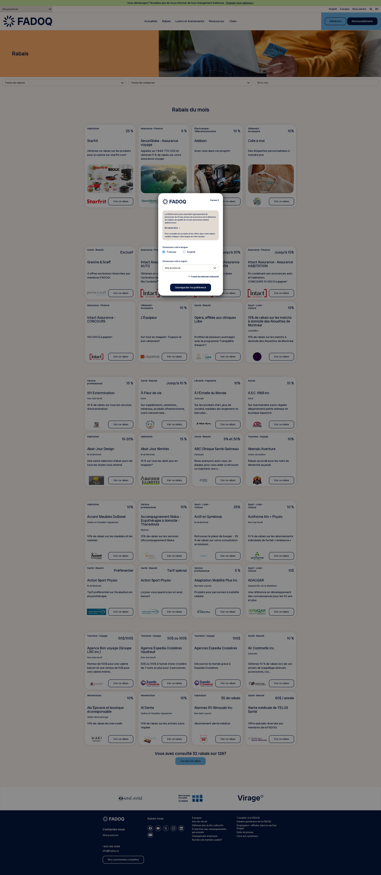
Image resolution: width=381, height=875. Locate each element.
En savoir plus (171, 228)
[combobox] (190, 268)
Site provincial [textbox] (172, 268)
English (191, 252)
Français (171, 252)
